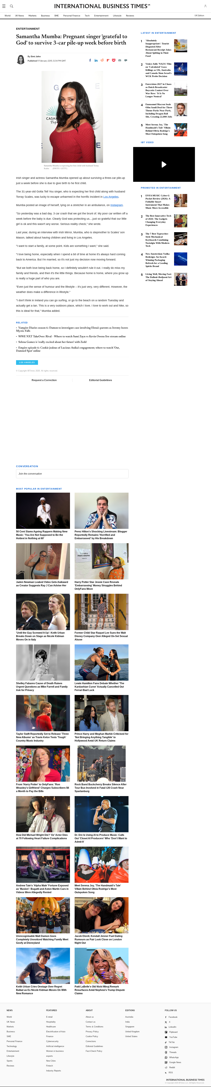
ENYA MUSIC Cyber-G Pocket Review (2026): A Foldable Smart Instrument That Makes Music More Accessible (158, 201)
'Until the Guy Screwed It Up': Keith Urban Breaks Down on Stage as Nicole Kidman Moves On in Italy (40, 636)
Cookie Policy (92, 1036)
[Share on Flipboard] (108, 60)
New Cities (51, 1061)
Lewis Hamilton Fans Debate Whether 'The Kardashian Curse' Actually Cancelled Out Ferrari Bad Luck (99, 686)
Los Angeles (110, 196)
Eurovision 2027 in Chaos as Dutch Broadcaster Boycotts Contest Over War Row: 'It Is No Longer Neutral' (158, 90)
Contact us (90, 1022)
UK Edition (199, 15)
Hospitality (51, 1022)
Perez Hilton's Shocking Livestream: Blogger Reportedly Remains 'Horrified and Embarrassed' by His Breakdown (101, 535)
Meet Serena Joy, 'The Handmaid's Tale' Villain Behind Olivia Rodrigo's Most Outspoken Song (98, 889)
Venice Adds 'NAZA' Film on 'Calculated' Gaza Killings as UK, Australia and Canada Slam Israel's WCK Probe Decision (158, 70)
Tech (87, 15)
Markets (32, 15)
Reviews (130, 15)
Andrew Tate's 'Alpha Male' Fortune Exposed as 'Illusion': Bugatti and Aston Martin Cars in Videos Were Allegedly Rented (42, 889)
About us (90, 1017)
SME (56, 15)
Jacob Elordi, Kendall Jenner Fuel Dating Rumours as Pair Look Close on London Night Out (98, 939)
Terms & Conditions (94, 1026)
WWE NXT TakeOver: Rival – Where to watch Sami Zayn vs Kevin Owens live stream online (72, 336)
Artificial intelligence (55, 1046)
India (127, 1022)
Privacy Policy (92, 1031)
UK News (19, 15)
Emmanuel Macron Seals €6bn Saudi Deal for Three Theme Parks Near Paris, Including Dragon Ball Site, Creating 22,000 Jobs (159, 110)
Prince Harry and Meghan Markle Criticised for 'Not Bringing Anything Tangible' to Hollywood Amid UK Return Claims (101, 737)
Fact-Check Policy (94, 1051)
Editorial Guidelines (100, 380)
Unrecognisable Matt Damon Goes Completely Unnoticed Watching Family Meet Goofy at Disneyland (42, 939)
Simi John (36, 56)
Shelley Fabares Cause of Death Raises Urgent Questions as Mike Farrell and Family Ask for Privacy (42, 686)
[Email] (119, 60)
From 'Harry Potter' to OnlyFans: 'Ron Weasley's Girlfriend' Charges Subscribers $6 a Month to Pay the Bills (42, 788)
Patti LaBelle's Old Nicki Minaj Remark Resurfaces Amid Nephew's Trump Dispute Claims (100, 990)
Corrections (91, 1041)
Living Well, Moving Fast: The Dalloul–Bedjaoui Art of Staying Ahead (159, 277)
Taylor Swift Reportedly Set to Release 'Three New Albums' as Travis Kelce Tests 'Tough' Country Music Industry (42, 737)
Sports (10, 1061)
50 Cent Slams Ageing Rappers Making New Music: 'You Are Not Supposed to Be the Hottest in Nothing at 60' (41, 535)
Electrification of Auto (55, 1031)
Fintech (49, 1066)
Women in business (55, 1051)
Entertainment (101, 15)
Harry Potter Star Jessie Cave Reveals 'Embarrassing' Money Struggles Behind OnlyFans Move (98, 585)
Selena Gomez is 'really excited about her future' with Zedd (52, 342)
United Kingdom (132, 1031)
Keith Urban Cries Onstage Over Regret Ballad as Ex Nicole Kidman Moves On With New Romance (41, 990)
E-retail (49, 1017)
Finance (49, 1036)
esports (49, 1056)
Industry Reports (53, 1071)
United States (131, 1036)
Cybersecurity (52, 1041)
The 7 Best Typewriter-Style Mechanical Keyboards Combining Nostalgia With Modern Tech (157, 239)
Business (45, 15)
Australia (129, 1017)
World (8, 15)
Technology (12, 1046)
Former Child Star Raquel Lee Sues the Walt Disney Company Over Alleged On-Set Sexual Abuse (101, 636)
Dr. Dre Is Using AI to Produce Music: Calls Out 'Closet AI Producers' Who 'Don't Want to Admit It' (101, 838)
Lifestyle (117, 15)
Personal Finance (71, 15)
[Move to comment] (126, 60)
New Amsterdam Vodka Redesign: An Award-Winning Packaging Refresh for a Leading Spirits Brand (158, 260)
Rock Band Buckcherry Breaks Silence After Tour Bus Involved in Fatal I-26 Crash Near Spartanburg (101, 788)
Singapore (129, 1026)
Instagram (116, 205)
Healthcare (51, 1026)
